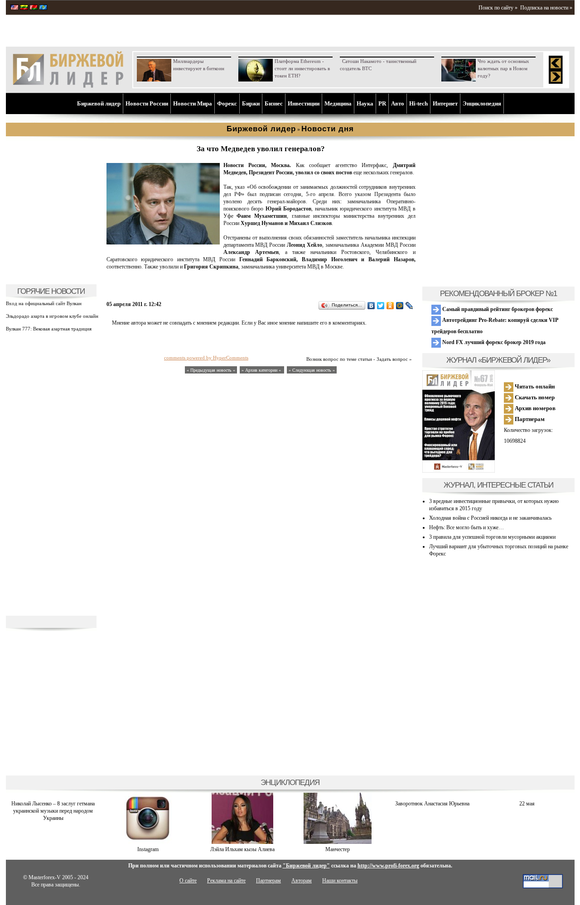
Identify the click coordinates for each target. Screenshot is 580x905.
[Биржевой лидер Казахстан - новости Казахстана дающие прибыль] (43, 8)
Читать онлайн (534, 386)
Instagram (148, 849)
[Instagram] (148, 842)
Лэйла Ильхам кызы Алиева (242, 849)
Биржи (251, 103)
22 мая (527, 803)
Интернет (445, 103)
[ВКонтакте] (371, 305)
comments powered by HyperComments (206, 357)
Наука (365, 103)
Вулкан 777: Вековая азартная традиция (49, 328)
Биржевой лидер (99, 103)
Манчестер (337, 849)
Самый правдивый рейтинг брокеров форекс (497, 309)
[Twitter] (381, 305)
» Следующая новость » (312, 370)
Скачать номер (534, 397)
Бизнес (274, 103)
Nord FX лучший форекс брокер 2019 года (493, 342)
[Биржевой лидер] (68, 86)
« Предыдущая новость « (211, 370)
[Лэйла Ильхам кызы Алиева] (242, 842)
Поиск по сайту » (497, 8)
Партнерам (529, 419)
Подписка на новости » (546, 8)
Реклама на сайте (226, 880)
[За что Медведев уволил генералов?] (163, 242)
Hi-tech (418, 103)
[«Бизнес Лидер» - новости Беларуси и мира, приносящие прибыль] (33, 8)
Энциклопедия (482, 103)
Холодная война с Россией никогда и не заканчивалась (490, 518)
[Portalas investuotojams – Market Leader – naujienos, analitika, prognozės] (24, 8)
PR (382, 103)
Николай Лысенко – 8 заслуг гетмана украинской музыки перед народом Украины (53, 810)
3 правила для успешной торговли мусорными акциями (492, 537)
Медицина (338, 103)
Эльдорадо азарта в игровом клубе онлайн (52, 316)
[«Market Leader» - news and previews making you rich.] (14, 8)
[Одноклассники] (390, 305)
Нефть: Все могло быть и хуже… (466, 527)
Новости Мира (192, 103)
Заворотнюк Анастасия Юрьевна (432, 803)
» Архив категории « (262, 370)
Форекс (227, 103)
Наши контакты (340, 880)
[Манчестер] (338, 842)
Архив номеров (534, 408)
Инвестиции (303, 103)
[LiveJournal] (409, 305)
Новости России (147, 103)
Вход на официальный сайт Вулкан (44, 303)
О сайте (188, 880)
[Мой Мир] (400, 305)
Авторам (301, 880)
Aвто (397, 103)
